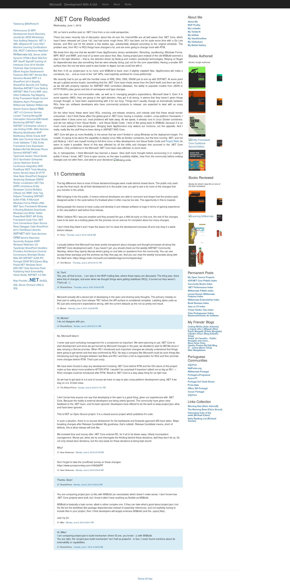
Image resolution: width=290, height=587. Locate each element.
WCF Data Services (36, 233)
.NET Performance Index (200, 287)
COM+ (29, 129)
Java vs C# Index (196, 306)
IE (37, 172)
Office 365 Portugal (198, 388)
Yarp (15, 40)
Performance (20, 30)
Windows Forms (21, 203)
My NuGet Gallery (197, 45)
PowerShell (19, 216)
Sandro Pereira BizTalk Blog (202, 345)
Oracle (36, 135)
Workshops (38, 37)
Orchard (30, 284)
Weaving (17, 132)
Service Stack (28, 172)
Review (27, 78)
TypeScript (19, 248)
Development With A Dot (80, 3)
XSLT (42, 43)
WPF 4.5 (36, 78)
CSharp (17, 192)
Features (18, 74)
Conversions (20, 254)
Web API (17, 258)
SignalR (30, 61)
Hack (27, 271)
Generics (18, 78)
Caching (39, 61)
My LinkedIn (194, 28)
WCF (27, 169)
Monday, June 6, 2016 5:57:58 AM (90, 452)
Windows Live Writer (24, 213)
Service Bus (41, 74)
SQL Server (19, 284)
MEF (15, 206)
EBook (16, 71)
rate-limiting (19, 129)
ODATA (39, 179)
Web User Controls (23, 139)
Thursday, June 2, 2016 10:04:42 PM (89, 287)
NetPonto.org (195, 368)
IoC (24, 192)
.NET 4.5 (18, 112)
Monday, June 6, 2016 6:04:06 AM (90, 470)
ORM (16, 237)
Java (44, 91)
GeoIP (21, 61)
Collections (31, 50)
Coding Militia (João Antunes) (203, 327)
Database (30, 179)
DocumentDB (34, 119)
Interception (19, 119)
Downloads (40, 209)
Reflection (28, 244)
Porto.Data (193, 385)
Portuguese (37, 101)
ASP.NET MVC (30, 152)
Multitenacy (19, 135)
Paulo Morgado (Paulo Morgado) (205, 331)
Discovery (40, 33)
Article (29, 135)
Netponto (33, 40)
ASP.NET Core (31, 88)
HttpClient (43, 50)
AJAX (16, 199)
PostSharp (18, 169)
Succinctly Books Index (200, 284)
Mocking (41, 169)
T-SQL (34, 142)
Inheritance (27, 186)
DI (29, 30)
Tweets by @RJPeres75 (26, 23)
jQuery (38, 261)
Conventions (25, 223)
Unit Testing (41, 84)
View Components (33, 68)
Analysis (29, 241)
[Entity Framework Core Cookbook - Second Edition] (202, 142)
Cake (33, 226)
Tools (34, 169)
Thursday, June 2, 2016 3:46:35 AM (81, 234)
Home (105, 4)
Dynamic (17, 58)
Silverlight (32, 254)
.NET (33, 279)
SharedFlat (19, 84)
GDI (36, 182)
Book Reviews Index (198, 303)
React (16, 226)
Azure (31, 33)
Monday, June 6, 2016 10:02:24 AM (88, 484)
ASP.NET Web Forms (24, 91)
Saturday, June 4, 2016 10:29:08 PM (83, 308)
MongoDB (36, 115)
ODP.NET (39, 196)
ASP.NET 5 (19, 125)
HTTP (42, 172)
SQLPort (42, 58)
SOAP (26, 261)
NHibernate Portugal (198, 372)
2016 (32, 64)
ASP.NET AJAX (31, 258)
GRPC (16, 186)
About (117, 4)
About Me (193, 22)
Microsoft (55, 3)
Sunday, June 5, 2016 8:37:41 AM (87, 326)
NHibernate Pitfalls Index (200, 291)
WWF (29, 192)
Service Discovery (29, 237)
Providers (18, 251)
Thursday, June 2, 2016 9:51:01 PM (87, 262)
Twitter (39, 213)
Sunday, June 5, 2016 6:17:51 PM (92, 387)
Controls (41, 251)
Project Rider (172, 141)
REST (22, 50)
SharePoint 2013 (22, 81)
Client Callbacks (21, 94)
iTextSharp (25, 229)
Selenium (26, 162)
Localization (27, 182)
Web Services (41, 129)
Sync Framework (28, 206)
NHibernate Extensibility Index (203, 300)
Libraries (36, 229)
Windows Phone (39, 149)
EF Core (34, 43)
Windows (18, 244)
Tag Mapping (38, 94)
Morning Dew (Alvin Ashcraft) (203, 406)
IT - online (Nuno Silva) (200, 348)
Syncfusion (25, 159)
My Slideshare (195, 42)
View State (19, 176)
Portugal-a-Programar (199, 375)
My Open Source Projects (201, 277)
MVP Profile (194, 25)
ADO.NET (28, 74)
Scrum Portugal (196, 392)
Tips (41, 182)
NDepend (24, 43)
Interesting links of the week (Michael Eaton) (199, 414)
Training (26, 115)
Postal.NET (19, 264)
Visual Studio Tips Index (200, 310)
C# (36, 244)
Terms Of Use (145, 578)
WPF (33, 30)
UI (45, 61)
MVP (39, 132)
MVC (40, 166)
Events (35, 162)
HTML (23, 199)
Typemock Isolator (23, 156)
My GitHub (193, 35)
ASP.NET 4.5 (34, 274)
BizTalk (26, 149)
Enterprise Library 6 (36, 125)
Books (128, 4)
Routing (19, 209)
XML (15, 43)
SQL (15, 50)
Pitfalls (34, 203)
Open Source (40, 223)
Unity (35, 192)
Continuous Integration (25, 166)
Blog (45, 261)
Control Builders (33, 189)
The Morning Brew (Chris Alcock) (205, 409)
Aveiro (16, 172)
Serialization (29, 132)
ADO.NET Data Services (26, 268)
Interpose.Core (21, 64)
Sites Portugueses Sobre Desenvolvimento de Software (203, 314)
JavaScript (18, 37)
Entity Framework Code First (28, 218)
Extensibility (37, 271)
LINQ (41, 203)
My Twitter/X (194, 32)
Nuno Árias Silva (196, 343)
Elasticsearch (37, 71)
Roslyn (16, 182)
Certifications (40, 47)
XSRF (37, 241)
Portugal (17, 261)
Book (34, 58)
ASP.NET (19, 233)
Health (36, 98)
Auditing (23, 40)
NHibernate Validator (24, 105)
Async (26, 101)
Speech (33, 108)
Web (41, 109)
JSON (28, 37)
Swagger (25, 226)
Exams (25, 108)
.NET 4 (42, 40)
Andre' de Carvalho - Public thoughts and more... (202, 339)
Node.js (44, 88)
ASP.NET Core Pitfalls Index (202, 281)
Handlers (42, 248)
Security (30, 84)
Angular (25, 71)
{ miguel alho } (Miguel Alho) (203, 329)
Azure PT (192, 378)
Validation (25, 142)
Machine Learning (22, 47)
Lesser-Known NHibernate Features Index (201, 295)
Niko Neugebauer (197, 350)
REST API (31, 216)
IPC (42, 258)
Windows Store (34, 264)
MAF (39, 91)
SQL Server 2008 (37, 54)
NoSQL (43, 280)
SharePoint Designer (36, 176)
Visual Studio (20, 274)
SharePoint (31, 248)
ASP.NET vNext (33, 122)
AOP (43, 135)
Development (20, 33)
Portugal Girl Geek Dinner (201, 382)
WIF (15, 61)
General (17, 152)
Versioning (18, 179)
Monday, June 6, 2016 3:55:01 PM (80, 522)
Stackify (36, 81)
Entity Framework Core (28, 144)
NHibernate (20, 54)
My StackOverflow (197, 38)
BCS (32, 261)
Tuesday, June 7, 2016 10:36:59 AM (88, 547)
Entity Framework (22, 98)
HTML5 (27, 58)
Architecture (30, 251)
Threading (27, 196)
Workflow (18, 88)
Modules (28, 209)
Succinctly (18, 241)
